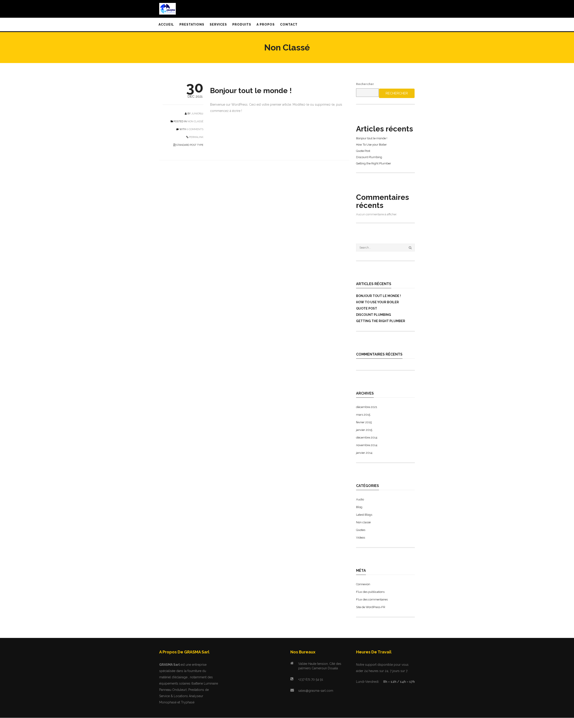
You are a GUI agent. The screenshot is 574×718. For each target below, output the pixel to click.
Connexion (363, 584)
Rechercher (365, 84)
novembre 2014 (366, 445)
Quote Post (363, 151)
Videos (360, 537)
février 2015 (364, 422)
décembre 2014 (366, 437)
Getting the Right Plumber (373, 163)
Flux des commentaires (372, 599)
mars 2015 (363, 414)
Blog (359, 507)
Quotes (360, 530)
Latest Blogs (364, 514)
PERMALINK (195, 137)
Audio (360, 499)
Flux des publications (370, 592)
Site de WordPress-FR (370, 607)
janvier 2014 (364, 452)
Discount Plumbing (369, 157)
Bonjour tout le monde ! (251, 90)
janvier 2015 (364, 430)
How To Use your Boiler (371, 144)
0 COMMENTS (195, 129)
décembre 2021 (366, 407)
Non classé (195, 121)
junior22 (197, 113)
